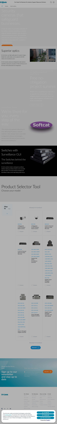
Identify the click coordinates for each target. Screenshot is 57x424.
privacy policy (8, 414)
